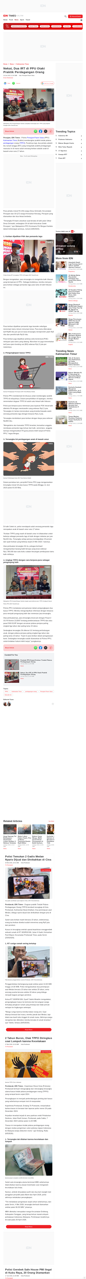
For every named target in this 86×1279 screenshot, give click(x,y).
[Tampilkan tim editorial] (53, 733)
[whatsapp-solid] (35, 132)
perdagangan (16, 144)
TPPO (30, 144)
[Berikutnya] (54, 840)
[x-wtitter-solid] (45, 132)
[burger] (81, 20)
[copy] (50, 132)
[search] (65, 16)
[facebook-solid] (40, 132)
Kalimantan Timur (11, 142)
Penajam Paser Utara (39, 139)
